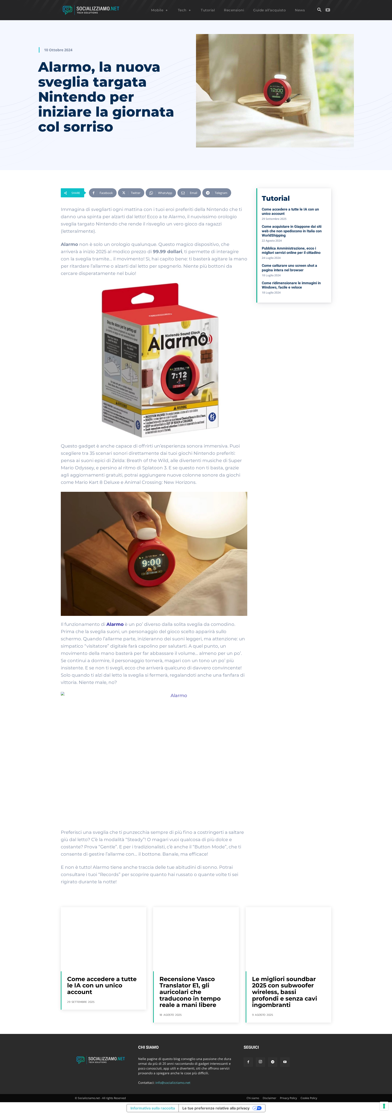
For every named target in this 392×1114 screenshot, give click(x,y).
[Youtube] (327, 10)
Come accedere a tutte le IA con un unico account (102, 985)
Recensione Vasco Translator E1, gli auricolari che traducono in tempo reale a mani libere (190, 992)
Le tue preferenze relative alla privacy (216, 1108)
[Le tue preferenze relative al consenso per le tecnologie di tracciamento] (384, 1106)
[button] (319, 10)
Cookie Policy (309, 1098)
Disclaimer (269, 1098)
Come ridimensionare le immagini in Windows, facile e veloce (291, 285)
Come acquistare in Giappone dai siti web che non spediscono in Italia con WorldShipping (292, 230)
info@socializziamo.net (172, 1082)
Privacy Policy (288, 1098)
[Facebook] (248, 1062)
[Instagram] (260, 1062)
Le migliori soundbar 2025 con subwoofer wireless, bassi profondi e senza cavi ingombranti (284, 992)
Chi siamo (253, 1098)
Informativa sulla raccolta (152, 1108)
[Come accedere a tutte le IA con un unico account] (103, 939)
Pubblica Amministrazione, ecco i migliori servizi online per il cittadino (291, 250)
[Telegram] (272, 1062)
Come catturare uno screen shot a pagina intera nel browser (289, 267)
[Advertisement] (294, 339)
